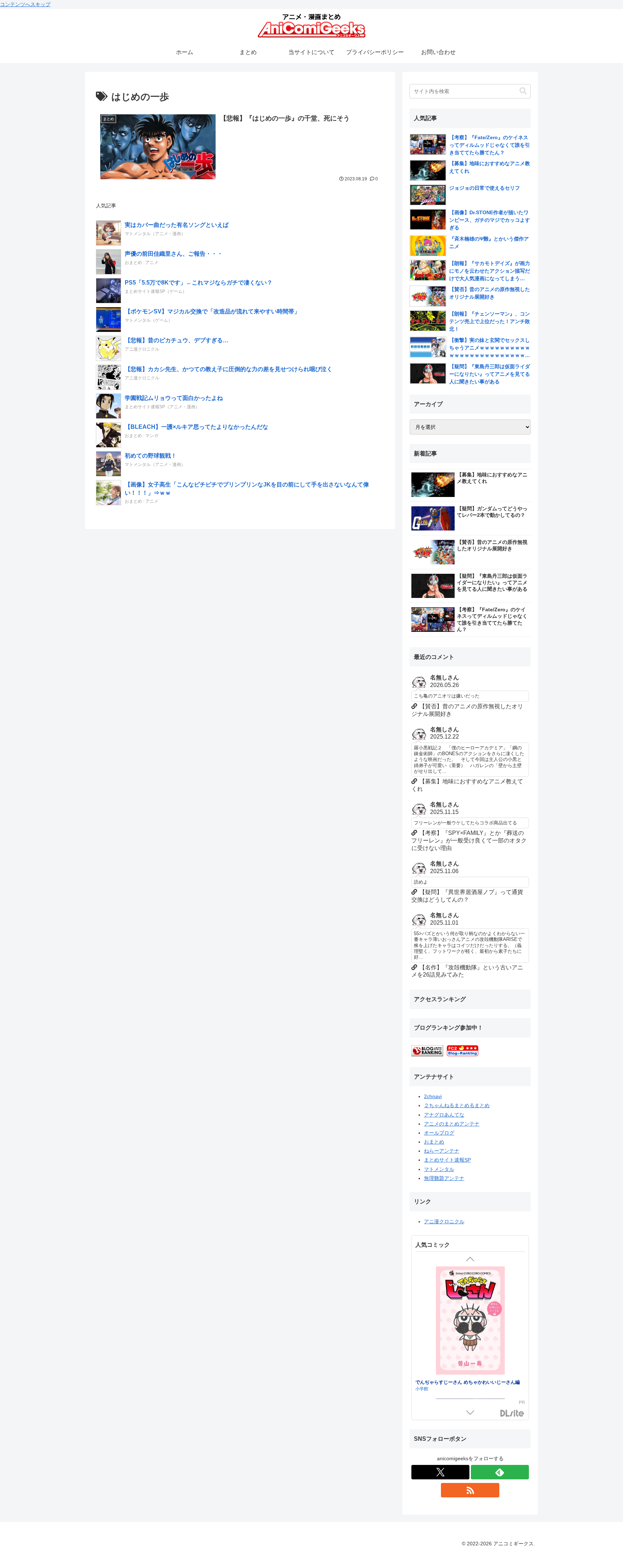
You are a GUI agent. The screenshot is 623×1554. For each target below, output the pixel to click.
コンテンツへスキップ (25, 4)
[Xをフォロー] (440, 1472)
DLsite (512, 1413)
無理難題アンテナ (444, 1178)
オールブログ (439, 1133)
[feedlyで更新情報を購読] (500, 1472)
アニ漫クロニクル (444, 1221)
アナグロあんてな (444, 1115)
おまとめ (434, 1142)
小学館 (421, 1388)
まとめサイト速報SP (447, 1160)
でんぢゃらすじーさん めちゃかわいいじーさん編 (467, 1381)
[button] (523, 91)
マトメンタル (439, 1169)
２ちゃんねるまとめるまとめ (457, 1105)
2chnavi (433, 1096)
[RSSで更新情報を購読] (470, 1490)
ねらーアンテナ (441, 1151)
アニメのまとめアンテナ (452, 1124)
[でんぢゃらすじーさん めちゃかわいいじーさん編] (470, 1321)
